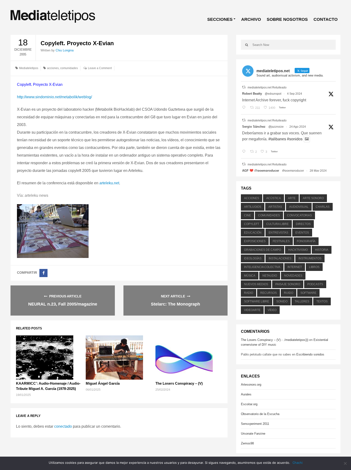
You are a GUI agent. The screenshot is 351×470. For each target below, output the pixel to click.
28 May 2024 (318, 170)
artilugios (252, 206)
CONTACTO (326, 19)
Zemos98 (247, 443)
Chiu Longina (65, 50)
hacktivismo (298, 249)
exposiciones (255, 241)
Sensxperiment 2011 (255, 424)
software (308, 293)
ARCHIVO (251, 19)
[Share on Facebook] (43, 273)
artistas (275, 206)
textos (322, 301)
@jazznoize (276, 126)
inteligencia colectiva (262, 267)
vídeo (272, 310)
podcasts (315, 284)
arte (292, 198)
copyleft (251, 224)
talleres (302, 301)
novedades (293, 275)
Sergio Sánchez (254, 126)
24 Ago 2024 (297, 126)
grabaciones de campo (262, 249)
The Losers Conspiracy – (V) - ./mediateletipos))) (274, 340)
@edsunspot (273, 93)
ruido (288, 293)
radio (248, 293)
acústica (273, 198)
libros (314, 267)
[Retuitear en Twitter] (243, 87)
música (249, 275)
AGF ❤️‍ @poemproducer (260, 170)
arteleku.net (109, 183)
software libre (256, 301)
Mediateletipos (28, 68)
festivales (281, 241)
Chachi (297, 463)
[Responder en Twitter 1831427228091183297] (245, 108)
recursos (268, 293)
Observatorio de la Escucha (260, 414)
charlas (323, 206)
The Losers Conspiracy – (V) (179, 383)
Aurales (246, 394)
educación (252, 232)
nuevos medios (256, 284)
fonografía (306, 241)
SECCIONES (220, 19)
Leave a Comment (100, 68)
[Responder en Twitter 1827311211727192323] (245, 152)
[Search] (246, 45)
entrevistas (278, 232)
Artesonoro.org (251, 384)
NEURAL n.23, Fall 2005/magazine (62, 304)
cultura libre (277, 224)
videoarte (252, 310)
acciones (53, 68)
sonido (281, 301)
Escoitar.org (249, 404)
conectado (63, 426)
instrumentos (309, 258)
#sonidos (295, 139)
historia (321, 249)
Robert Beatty (252, 93)
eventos (302, 232)
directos (303, 224)
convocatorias (299, 215)
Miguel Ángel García (103, 383)
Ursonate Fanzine (253, 433)
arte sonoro (313, 198)
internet (294, 267)
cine (247, 215)
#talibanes (277, 139)
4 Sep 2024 (294, 93)
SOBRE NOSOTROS (287, 19)
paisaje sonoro (287, 284)
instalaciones (280, 258)
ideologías (252, 258)
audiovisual (298, 206)
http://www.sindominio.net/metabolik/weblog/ (54, 97)
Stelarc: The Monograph (175, 304)
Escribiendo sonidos (310, 354)
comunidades (69, 68)
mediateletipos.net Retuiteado (267, 87)
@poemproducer (293, 170)
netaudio (269, 275)
